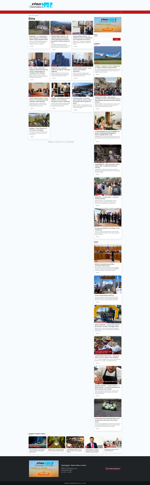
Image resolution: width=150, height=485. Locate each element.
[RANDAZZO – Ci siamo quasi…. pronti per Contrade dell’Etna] (107, 186)
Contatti (95, 12)
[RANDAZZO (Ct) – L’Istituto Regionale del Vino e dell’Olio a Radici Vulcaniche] (56, 442)
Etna (34, 33)
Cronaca (41, 12)
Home (30, 12)
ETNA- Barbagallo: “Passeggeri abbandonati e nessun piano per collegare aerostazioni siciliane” (92, 451)
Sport (66, 12)
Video (99, 382)
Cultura (78, 12)
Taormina (96, 128)
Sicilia (51, 12)
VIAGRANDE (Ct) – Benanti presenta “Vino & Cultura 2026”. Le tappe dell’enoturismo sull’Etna (107, 166)
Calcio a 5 (116, 351)
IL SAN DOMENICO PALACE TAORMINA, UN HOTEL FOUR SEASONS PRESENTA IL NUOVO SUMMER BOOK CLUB (107, 133)
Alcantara (53, 33)
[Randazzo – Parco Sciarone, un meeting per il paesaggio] (39, 120)
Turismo (46, 12)
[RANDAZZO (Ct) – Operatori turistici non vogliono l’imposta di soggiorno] (60, 60)
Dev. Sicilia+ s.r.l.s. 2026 (66, 472)
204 (68, 141)
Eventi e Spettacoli (59, 12)
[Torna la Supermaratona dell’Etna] (107, 285)
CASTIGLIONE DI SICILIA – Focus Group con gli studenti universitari (82, 69)
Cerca (95, 34)
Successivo (71, 141)
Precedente (50, 141)
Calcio (113, 351)
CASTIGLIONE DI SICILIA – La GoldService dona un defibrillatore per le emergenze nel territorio (82, 38)
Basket (110, 351)
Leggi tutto (32, 46)
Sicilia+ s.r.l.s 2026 (82, 483)
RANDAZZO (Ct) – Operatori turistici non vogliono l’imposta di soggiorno (60, 69)
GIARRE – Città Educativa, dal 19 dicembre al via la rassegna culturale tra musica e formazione (60, 100)
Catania (38, 95)
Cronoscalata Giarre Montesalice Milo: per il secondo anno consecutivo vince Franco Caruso (107, 420)
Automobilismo (105, 351)
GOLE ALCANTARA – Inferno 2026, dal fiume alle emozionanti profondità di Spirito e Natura (37, 451)
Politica (35, 12)
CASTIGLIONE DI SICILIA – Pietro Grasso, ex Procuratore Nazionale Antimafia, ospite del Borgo (38, 100)
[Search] (121, 12)
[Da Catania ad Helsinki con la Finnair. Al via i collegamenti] (107, 217)
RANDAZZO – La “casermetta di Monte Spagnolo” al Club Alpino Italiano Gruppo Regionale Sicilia (38, 38)
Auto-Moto (72, 12)
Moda (90, 12)
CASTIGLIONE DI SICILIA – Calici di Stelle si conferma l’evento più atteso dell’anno (74, 451)
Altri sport (100, 351)
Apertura (31, 33)
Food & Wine (84, 12)
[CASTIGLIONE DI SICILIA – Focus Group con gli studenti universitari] (82, 60)
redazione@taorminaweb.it (66, 470)
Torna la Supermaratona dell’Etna (104, 295)
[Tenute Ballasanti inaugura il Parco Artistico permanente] (112, 442)
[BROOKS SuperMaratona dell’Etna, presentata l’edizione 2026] (107, 253)
